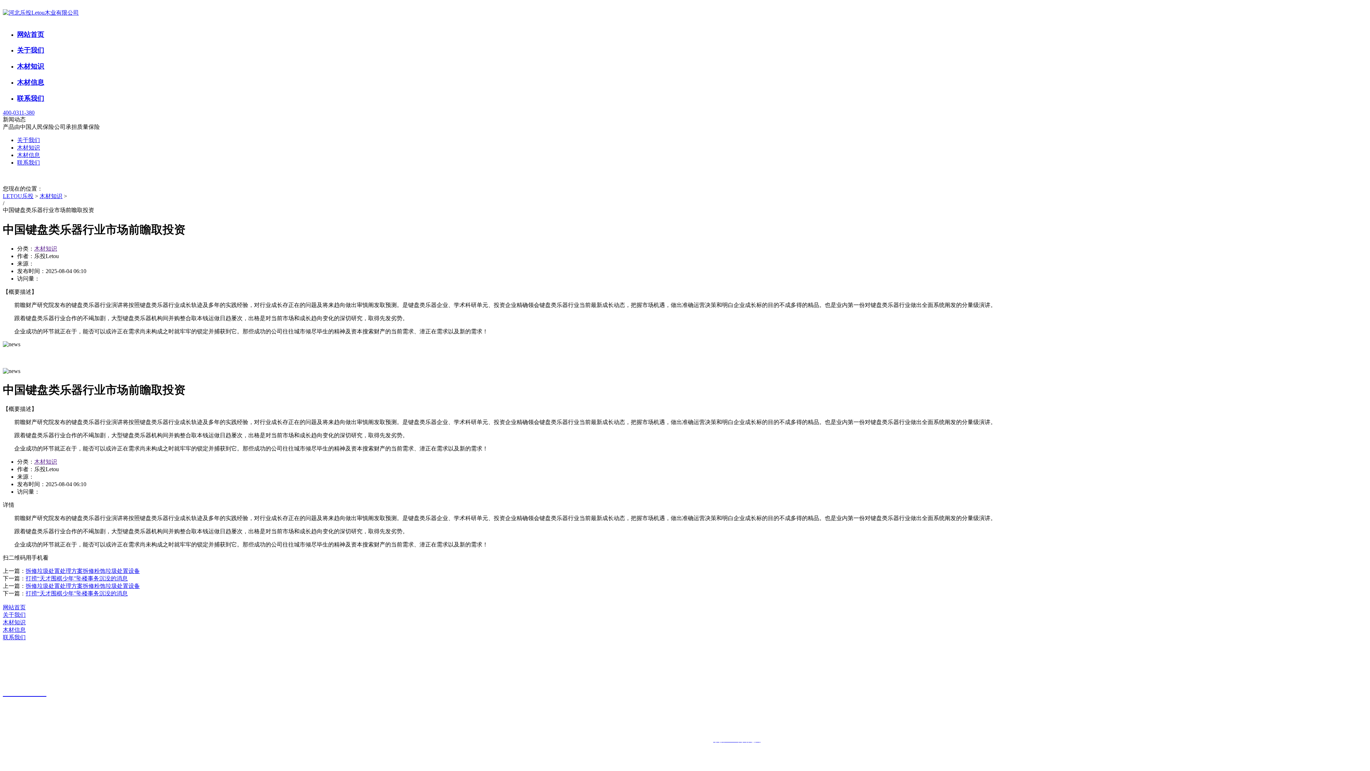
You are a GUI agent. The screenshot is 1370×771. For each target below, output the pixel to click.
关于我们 (30, 50)
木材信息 (30, 82)
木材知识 (30, 66)
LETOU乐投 (18, 196)
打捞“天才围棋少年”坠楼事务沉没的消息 (77, 578)
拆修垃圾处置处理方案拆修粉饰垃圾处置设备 (83, 571)
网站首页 (30, 34)
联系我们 (30, 98)
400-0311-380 (19, 113)
